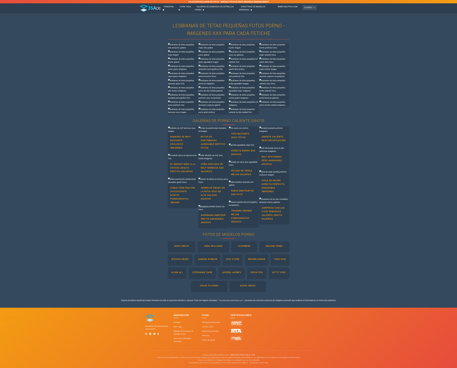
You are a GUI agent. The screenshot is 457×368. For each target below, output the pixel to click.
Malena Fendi (274, 246)
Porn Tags (185, 7)
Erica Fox (257, 272)
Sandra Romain (207, 259)
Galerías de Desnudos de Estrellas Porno (214, 8)
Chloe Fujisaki (209, 285)
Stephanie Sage (202, 272)
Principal (169, 7)
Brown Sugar (256, 259)
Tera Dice (280, 259)
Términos (205, 336)
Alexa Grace (248, 285)
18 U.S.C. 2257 (208, 327)
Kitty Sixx (279, 272)
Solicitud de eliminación (211, 322)
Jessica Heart (180, 259)
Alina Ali (177, 272)
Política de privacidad (210, 331)
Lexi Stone (233, 259)
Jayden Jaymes (231, 272)
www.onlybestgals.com (242, 355)
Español (308, 8)
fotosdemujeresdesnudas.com (231, 300)
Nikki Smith (181, 246)
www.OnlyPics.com (288, 7)
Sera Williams (213, 246)
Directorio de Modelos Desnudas (252, 8)
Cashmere (244, 246)
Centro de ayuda (208, 340)
